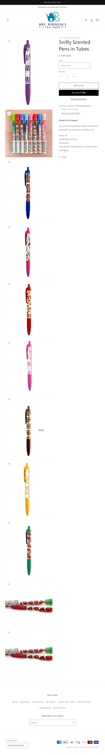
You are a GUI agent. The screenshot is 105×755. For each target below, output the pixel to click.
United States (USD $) (16, 745)
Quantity (62, 72)
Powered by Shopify (92, 747)
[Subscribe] (73, 723)
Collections (25, 702)
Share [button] (64, 157)
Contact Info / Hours (66, 702)
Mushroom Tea (59, 708)
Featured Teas (38, 702)
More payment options (79, 99)
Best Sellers (51, 702)
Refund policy (45, 708)
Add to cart (79, 85)
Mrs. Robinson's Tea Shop (78, 747)
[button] (7, 20)
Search (15, 702)
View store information (70, 113)
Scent (61, 60)
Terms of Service (84, 702)
